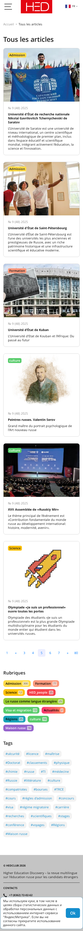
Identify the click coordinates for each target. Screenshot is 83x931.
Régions (14, 719)
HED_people (40, 692)
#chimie (11, 771)
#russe (29, 771)
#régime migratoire (34, 807)
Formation (45, 683)
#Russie (11, 780)
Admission (17, 683)
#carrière (62, 807)
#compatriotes (16, 789)
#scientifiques (41, 816)
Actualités (53, 710)
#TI (43, 771)
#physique (61, 762)
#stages (64, 816)
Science (14, 692)
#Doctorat (13, 762)
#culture (54, 780)
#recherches (15, 816)
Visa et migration (21, 710)
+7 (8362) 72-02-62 (21, 895)
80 (76, 653)
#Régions (58, 825)
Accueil (8, 24)
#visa (9, 807)
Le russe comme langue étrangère (34, 701)
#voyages (37, 825)
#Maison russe (16, 834)
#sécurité (12, 754)
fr (73, 6)
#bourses (41, 789)
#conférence (15, 825)
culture (38, 719)
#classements (37, 762)
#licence (32, 754)
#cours (11, 798)
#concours (66, 798)
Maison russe (18, 728)
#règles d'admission (37, 798)
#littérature (32, 780)
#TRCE (59, 789)
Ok (72, 913)
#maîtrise (52, 754)
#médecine (60, 771)
